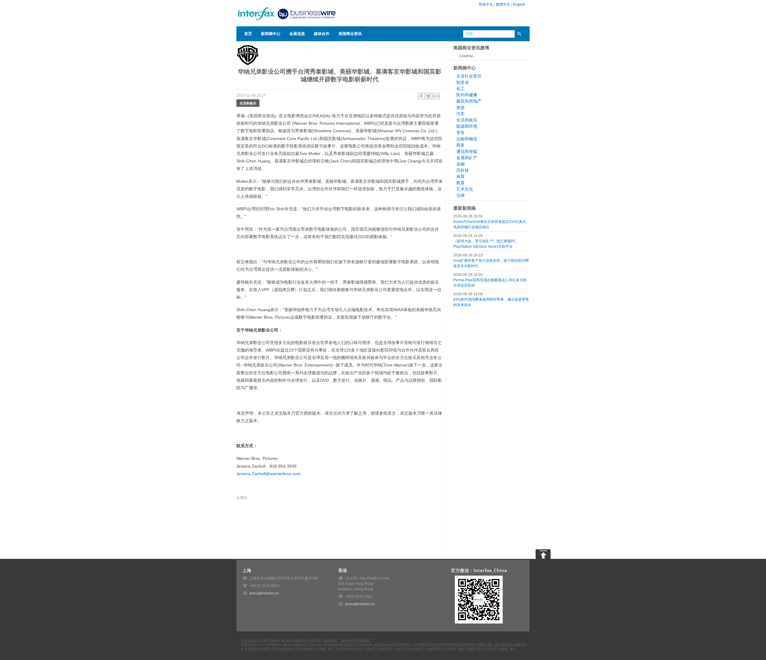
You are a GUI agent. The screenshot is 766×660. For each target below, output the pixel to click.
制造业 (462, 82)
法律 (460, 195)
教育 (460, 182)
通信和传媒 (466, 151)
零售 (460, 132)
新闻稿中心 (270, 33)
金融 (460, 164)
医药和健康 (466, 94)
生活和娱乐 (248, 103)
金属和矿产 (466, 157)
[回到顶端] (543, 554)
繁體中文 (503, 4)
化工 (460, 88)
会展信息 (297, 33)
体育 (460, 176)
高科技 (462, 170)
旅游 (460, 107)
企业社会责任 (468, 76)
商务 (460, 145)
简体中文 (486, 4)
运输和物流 (466, 138)
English (519, 4)
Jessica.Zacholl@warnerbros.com (268, 473)
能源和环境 (466, 126)
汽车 (460, 113)
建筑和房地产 (468, 101)
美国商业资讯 (350, 33)
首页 (248, 33)
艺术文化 (464, 189)
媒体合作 (321, 33)
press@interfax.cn (264, 593)
